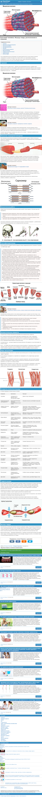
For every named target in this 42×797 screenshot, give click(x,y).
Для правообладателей (18, 788)
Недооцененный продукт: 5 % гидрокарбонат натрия (18, 166)
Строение (4, 43)
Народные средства (5, 718)
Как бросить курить (5, 733)
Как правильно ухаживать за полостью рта (12, 667)
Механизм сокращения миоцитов (9, 44)
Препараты (3, 739)
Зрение (2, 736)
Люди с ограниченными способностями (9, 723)
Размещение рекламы (18, 787)
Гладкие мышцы (6, 52)
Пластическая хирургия (5, 732)
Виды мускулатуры (6, 50)
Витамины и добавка (5, 735)
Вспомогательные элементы (8, 49)
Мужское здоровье (4, 728)
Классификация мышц (7, 47)
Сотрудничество (17, 786)
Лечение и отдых (4, 727)
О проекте (24, 1)
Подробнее (38, 567)
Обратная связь (4, 787)
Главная (19, 1)
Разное (2, 567)
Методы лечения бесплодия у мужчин (11, 570)
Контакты (29, 1)
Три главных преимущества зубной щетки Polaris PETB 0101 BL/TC (17, 586)
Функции (4, 48)
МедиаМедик (6, 1)
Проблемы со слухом (5, 726)
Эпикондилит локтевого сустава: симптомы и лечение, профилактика (19, 632)
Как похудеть (3, 740)
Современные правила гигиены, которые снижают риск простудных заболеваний (24, 310)
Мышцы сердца (6, 53)
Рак (1, 721)
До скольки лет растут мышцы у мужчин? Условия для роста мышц (21, 108)
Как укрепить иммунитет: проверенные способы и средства (20, 123)
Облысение (3, 724)
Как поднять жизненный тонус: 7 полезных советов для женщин (17, 616)
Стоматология (4, 722)
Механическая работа (7, 45)
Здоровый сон (4, 734)
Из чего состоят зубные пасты (8, 601)
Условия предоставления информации (8, 796)
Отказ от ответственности (21, 796)
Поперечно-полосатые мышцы (8, 51)
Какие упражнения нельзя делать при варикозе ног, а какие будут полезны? (21, 700)
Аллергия (3, 717)
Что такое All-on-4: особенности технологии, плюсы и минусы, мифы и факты (21, 555)
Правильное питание (5, 730)
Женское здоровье (4, 738)
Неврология (3, 729)
